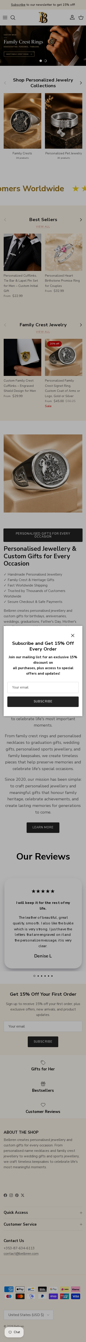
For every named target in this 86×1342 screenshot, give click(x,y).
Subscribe (43, 701)
